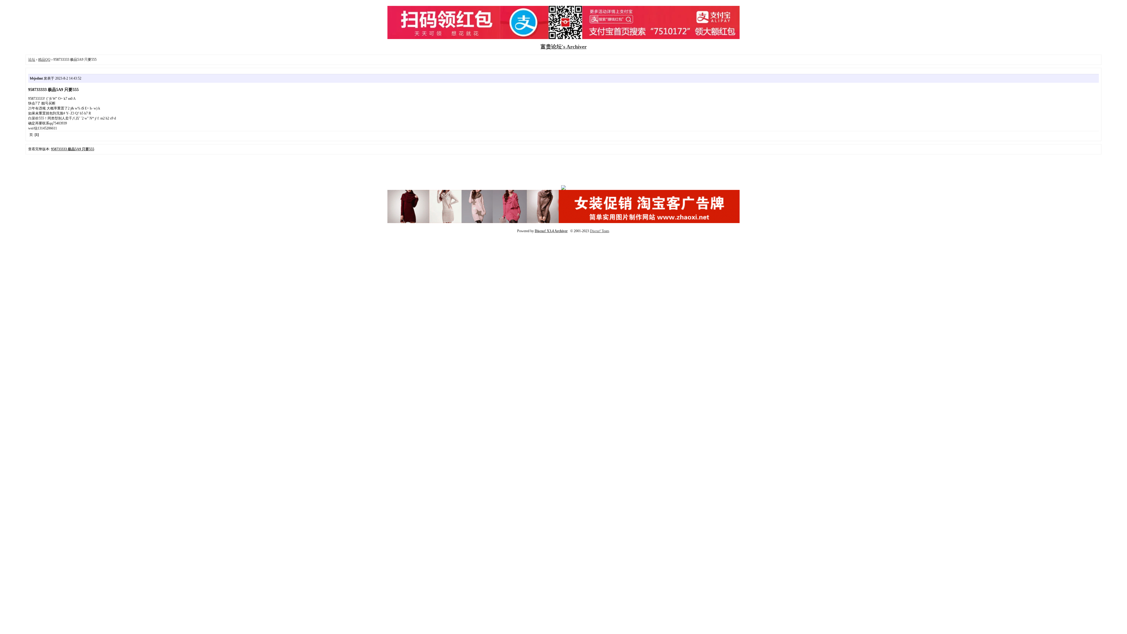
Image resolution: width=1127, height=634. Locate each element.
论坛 (31, 60)
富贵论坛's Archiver (564, 47)
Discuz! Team (599, 231)
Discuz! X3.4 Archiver (551, 231)
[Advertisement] (563, 172)
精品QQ (44, 60)
